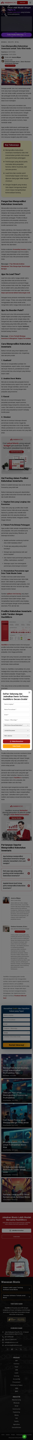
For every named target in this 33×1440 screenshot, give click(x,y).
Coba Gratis (16, 746)
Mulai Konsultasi (17, 741)
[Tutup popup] (29, 692)
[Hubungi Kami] (24, 1437)
